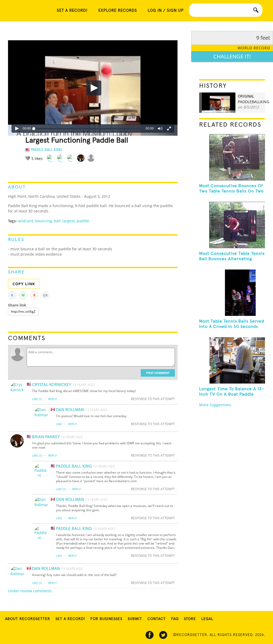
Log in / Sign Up (166, 11)
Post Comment (158, 373)
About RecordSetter (27, 619)
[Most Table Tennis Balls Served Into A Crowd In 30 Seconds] (232, 293)
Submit (135, 619)
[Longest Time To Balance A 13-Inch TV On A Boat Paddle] (232, 360)
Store (190, 619)
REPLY (52, 399)
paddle (83, 220)
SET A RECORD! (72, 11)
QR (45, 295)
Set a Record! (70, 619)
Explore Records (117, 11)
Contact (156, 619)
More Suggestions (215, 404)
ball (57, 220)
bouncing (43, 220)
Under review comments (30, 590)
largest (68, 220)
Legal (207, 619)
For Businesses (106, 619)
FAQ (175, 619)
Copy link (24, 283)
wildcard (25, 220)
